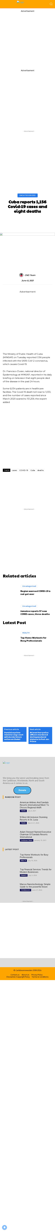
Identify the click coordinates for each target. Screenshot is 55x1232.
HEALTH (26, 633)
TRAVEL (23, 811)
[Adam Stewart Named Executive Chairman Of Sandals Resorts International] (10, 837)
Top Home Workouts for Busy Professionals (33, 639)
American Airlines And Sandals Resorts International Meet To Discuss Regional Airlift (34, 805)
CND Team (30, 275)
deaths (40, 470)
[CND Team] (21, 275)
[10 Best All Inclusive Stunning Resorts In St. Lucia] (10, 822)
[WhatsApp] (25, 480)
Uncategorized (27, 195)
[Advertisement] (27, 40)
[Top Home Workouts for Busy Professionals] (10, 636)
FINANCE (24, 875)
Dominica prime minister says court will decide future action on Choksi (13, 736)
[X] (16, 480)
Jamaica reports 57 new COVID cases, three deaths (35, 612)
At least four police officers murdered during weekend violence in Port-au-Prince (40, 737)
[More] (44, 480)
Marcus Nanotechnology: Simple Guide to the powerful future (35, 885)
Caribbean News (26, 840)
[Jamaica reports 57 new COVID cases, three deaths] (10, 610)
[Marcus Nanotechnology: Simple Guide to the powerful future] (10, 889)
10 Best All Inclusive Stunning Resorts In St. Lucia (33, 818)
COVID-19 (23, 470)
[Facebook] (7, 480)
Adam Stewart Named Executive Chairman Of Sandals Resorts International (35, 834)
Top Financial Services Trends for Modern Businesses (35, 870)
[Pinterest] (35, 480)
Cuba (32, 470)
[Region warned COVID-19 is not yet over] (10, 590)
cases (14, 470)
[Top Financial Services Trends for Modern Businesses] (10, 874)
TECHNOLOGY (25, 890)
